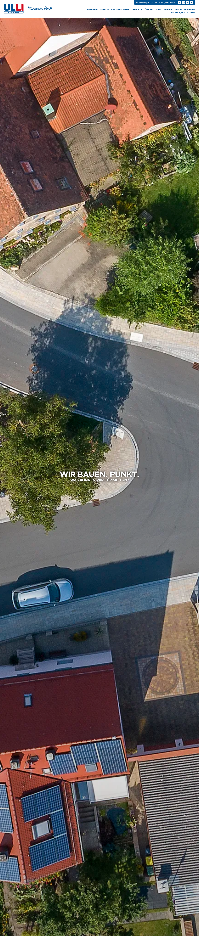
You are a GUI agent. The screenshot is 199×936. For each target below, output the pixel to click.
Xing (191, 1)
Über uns (149, 9)
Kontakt (191, 12)
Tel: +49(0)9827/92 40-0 (167, 3)
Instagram (183, 1)
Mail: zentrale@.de (146, 3)
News (158, 9)
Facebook (179, 1)
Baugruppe (137, 9)
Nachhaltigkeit (178, 12)
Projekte (104, 9)
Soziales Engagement (184, 9)
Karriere (168, 9)
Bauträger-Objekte (120, 9)
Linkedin (187, 1)
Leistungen (92, 9)
